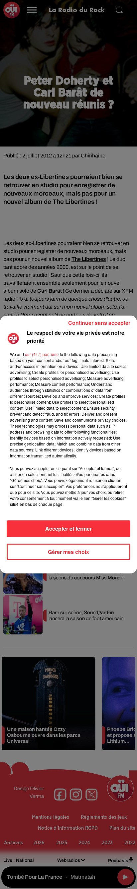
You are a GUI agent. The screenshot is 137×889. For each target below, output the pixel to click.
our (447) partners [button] (41, 354)
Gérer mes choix (68, 552)
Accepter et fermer (68, 528)
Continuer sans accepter (99, 322)
